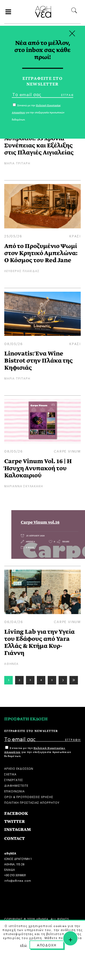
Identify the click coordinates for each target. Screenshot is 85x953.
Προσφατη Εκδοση (26, 719)
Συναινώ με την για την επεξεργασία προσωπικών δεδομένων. (37, 752)
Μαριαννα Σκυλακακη (23, 485)
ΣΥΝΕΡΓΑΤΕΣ (13, 779)
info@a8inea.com (17, 880)
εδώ (23, 945)
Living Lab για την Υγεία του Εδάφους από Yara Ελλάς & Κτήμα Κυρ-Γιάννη (39, 642)
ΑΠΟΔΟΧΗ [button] (46, 944)
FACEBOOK (16, 813)
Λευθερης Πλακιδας (22, 270)
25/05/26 (13, 235)
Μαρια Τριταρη (17, 163)
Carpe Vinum (67, 450)
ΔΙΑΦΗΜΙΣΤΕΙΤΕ (16, 785)
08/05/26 (13, 343)
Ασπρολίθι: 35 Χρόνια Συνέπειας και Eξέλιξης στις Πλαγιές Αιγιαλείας (39, 145)
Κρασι (75, 235)
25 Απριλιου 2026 (35, 535)
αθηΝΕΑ (30, 541)
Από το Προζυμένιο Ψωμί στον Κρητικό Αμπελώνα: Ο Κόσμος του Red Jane (40, 253)
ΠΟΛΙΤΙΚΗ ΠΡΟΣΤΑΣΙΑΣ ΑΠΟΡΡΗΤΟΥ (32, 802)
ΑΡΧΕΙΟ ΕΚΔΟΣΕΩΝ (18, 768)
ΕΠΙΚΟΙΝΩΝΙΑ (14, 791)
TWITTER (14, 822)
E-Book (30, 547)
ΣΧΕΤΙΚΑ (10, 774)
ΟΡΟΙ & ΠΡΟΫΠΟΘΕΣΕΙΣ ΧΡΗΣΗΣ (28, 796)
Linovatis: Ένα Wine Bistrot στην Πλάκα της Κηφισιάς (38, 360)
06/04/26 (13, 621)
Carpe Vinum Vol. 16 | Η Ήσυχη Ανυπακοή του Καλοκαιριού (38, 468)
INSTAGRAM (17, 830)
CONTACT (14, 839)
